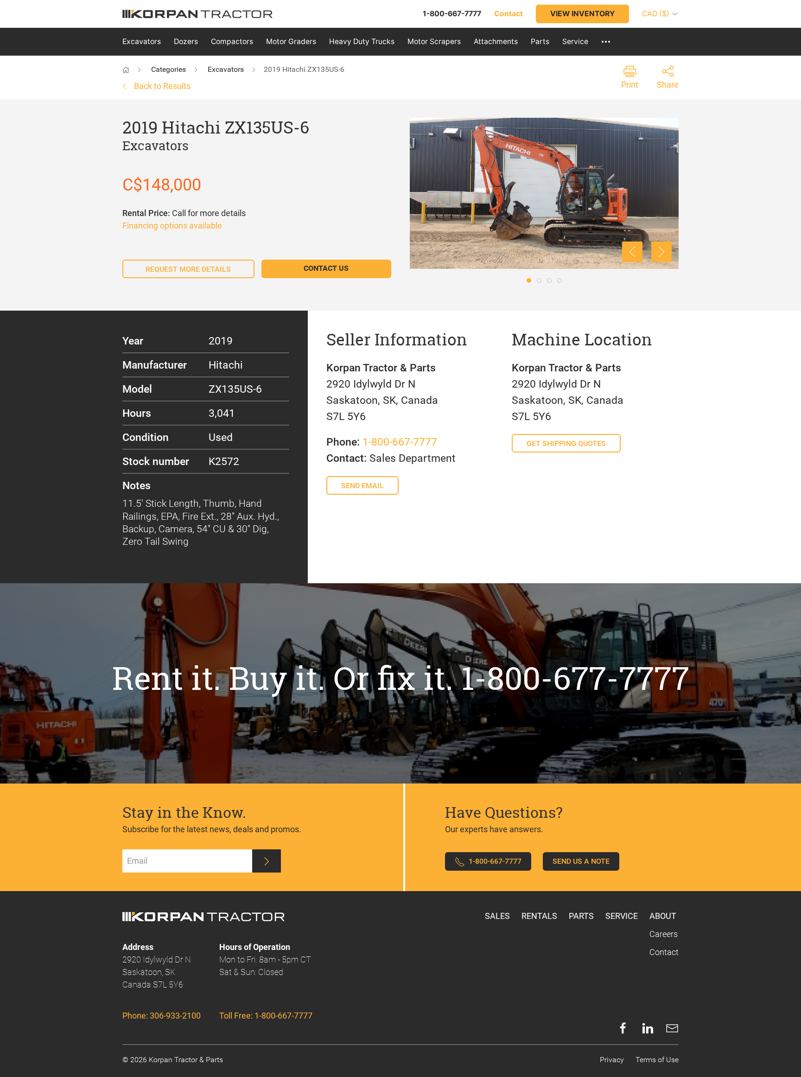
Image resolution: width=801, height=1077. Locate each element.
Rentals (539, 916)
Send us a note (581, 861)
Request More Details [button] (188, 269)
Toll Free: (265, 1015)
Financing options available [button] (172, 225)
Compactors (232, 41)
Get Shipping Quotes (566, 443)
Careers (663, 934)
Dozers (186, 41)
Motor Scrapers (434, 41)
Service (575, 41)
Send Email (362, 485)
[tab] (529, 280)
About (662, 916)
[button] (605, 42)
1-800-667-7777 (399, 441)
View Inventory (582, 13)
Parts (540, 41)
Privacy (612, 1059)
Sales (497, 916)
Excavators (141, 41)
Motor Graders (291, 41)
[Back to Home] (134, 69)
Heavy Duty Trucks (361, 41)
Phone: (161, 1015)
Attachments (496, 41)
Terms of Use (657, 1059)
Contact (664, 952)
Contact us (326, 268)
